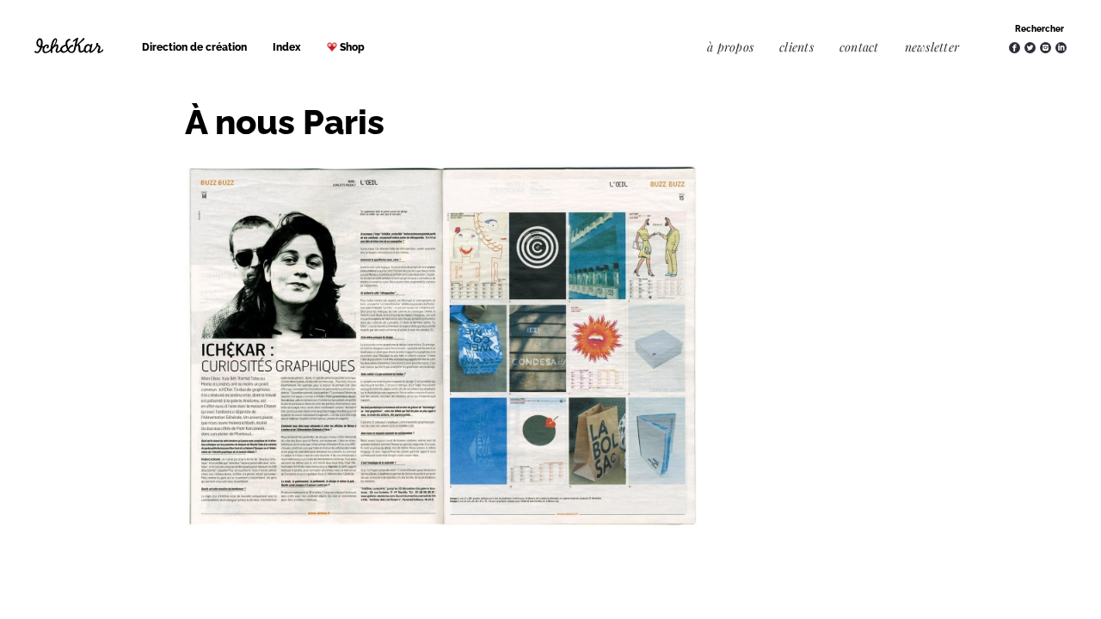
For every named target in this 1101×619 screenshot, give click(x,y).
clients (796, 47)
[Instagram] (1045, 47)
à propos (730, 47)
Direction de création (194, 47)
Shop (352, 47)
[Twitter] (1030, 47)
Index (287, 47)
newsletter (932, 47)
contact (859, 47)
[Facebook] (1014, 47)
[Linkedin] (1061, 47)
